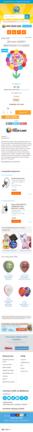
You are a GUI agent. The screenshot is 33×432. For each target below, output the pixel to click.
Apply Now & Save (24, 89)
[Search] (27, 16)
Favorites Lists (24, 371)
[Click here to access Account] (14, 32)
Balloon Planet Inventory (9, 382)
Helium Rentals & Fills (8, 373)
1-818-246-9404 (7, 402)
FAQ (22, 365)
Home (2, 37)
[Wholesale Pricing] (16, 327)
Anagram (16, 84)
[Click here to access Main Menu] (9, 32)
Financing (5, 376)
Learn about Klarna (22, 348)
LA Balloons (16, 420)
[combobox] (14, 16)
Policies (23, 368)
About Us (5, 379)
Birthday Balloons (7, 37)
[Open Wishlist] (19, 32)
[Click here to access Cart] (24, 32)
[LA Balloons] (16, 9)
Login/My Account (25, 362)
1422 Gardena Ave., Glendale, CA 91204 (15, 404)
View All (30, 194)
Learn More (14, 187)
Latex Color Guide (7, 364)
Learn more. (28, 318)
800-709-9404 (25, 1)
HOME (18, 1)
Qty (8, 108)
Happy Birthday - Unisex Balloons (18, 37)
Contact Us (23, 359)
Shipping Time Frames (8, 370)
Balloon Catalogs (7, 367)
